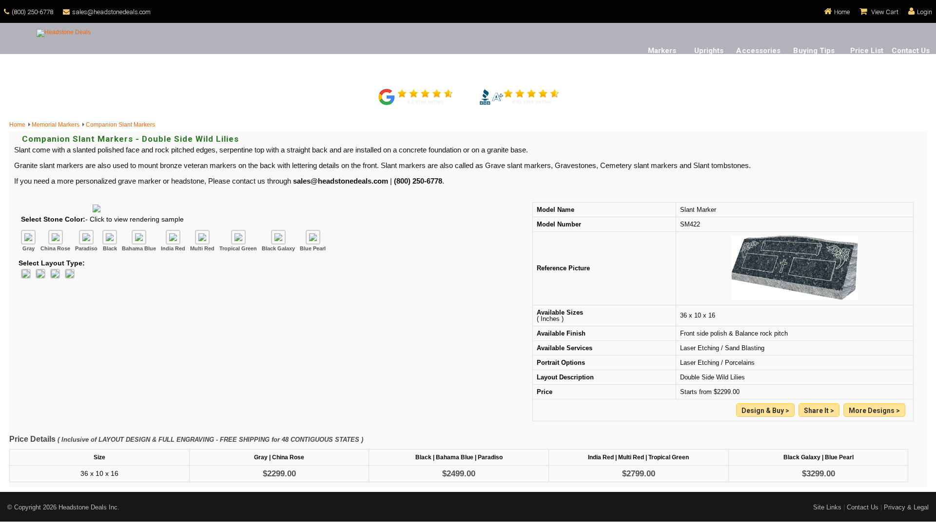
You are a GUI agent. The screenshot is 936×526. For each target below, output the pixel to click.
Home (842, 12)
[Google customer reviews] (416, 103)
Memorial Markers (57, 124)
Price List (867, 50)
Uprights (709, 50)
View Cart (884, 12)
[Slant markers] (874, 410)
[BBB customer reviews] (519, 103)
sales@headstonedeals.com (111, 12)
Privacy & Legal (906, 507)
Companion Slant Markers (120, 124)
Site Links (827, 507)
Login (924, 12)
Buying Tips (814, 50)
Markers (662, 50)
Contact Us (911, 50)
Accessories (758, 50)
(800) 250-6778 (32, 12)
